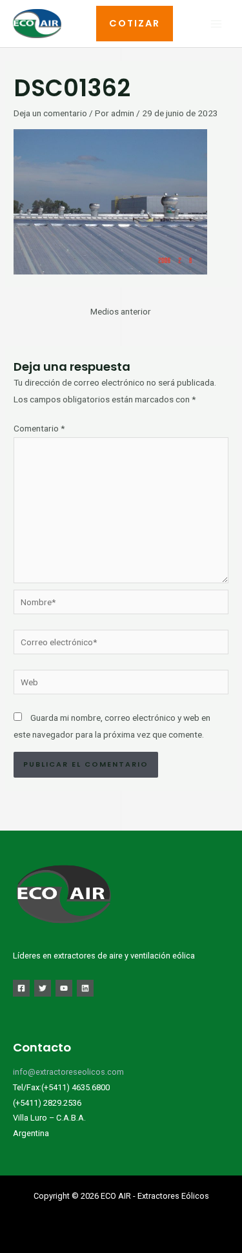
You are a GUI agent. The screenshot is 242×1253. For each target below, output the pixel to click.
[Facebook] (21, 988)
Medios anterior (120, 311)
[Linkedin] (85, 988)
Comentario (39, 428)
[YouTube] (63, 988)
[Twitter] (42, 988)
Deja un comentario (50, 113)
